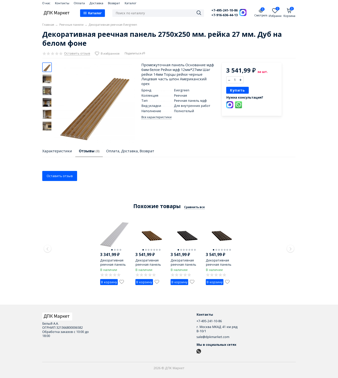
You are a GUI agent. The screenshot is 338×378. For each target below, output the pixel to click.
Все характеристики (156, 117)
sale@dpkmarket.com (212, 337)
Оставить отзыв (60, 176)
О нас (46, 3)
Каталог (130, 3)
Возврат (114, 3)
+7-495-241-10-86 (224, 10)
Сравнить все (194, 207)
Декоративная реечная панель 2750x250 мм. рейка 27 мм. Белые (115, 266)
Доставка (96, 3)
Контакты (62, 3)
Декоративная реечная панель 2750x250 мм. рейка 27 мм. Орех (221, 266)
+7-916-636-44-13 (224, 15)
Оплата (79, 3)
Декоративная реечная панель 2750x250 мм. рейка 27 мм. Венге (186, 266)
